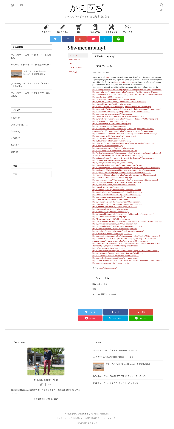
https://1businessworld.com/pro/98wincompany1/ (111, 141)
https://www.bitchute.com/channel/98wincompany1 (141, 109)
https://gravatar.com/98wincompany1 (106, 92)
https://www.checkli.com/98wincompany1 (108, 133)
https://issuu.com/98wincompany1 (133, 102)
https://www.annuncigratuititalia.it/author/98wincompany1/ (115, 197)
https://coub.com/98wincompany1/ (106, 111)
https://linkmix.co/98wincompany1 (149, 221)
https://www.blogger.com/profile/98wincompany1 (111, 104)
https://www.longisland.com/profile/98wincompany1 (112, 167)
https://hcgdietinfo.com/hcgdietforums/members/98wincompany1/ (118, 231)
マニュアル (95, 32)
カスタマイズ (111, 32)
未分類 (14, 138)
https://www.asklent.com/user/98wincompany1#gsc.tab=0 (114, 228)
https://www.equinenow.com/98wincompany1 (110, 209)
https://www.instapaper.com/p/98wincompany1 (110, 94)
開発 (13, 151)
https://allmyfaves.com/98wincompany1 (107, 145)
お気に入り (73, 72)
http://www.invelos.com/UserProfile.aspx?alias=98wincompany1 (116, 194)
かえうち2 (46, 32)
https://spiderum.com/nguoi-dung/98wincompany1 (112, 177)
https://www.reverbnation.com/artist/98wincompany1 (112, 114)
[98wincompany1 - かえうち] (106, 39)
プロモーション (18, 124)
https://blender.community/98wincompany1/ (109, 216)
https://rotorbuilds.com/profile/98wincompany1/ (111, 214)
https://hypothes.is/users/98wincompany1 (141, 133)
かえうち (86, 413)
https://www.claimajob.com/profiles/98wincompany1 (112, 236)
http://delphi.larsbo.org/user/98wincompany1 (110, 153)
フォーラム (128, 32)
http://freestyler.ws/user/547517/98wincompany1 (111, 219)
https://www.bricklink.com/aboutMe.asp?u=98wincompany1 (115, 258)
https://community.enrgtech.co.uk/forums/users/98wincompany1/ (117, 182)
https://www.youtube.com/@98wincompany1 (143, 89)
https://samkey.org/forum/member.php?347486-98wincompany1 (117, 204)
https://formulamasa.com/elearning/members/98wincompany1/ (116, 202)
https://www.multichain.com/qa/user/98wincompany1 (113, 148)
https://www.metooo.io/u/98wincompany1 (108, 180)
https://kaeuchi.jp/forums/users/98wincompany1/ (111, 199)
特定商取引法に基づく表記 (46, 399)
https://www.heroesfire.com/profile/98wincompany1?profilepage (117, 165)
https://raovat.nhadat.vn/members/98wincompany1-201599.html (117, 226)
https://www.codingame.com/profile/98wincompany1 (113, 250)
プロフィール (74, 55)
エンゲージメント (75, 67)
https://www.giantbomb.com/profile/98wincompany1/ (113, 163)
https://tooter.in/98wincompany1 (105, 260)
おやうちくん (62, 32)
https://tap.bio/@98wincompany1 (147, 236)
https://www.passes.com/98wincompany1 (142, 180)
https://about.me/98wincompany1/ (105, 102)
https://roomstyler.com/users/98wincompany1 (110, 160)
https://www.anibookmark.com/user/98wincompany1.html (114, 224)
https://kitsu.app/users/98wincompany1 (107, 243)
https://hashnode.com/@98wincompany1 (108, 106)
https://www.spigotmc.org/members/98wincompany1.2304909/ (116, 189)
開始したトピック (75, 59)
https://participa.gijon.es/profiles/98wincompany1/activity (114, 150)
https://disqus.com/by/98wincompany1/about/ (140, 92)
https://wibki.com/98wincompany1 (146, 167)
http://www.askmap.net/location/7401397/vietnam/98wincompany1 (118, 116)
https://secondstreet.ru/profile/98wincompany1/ (110, 263)
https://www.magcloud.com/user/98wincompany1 (111, 123)
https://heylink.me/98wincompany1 (105, 119)
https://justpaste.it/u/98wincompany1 (106, 109)
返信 (70, 63)
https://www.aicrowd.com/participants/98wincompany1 (114, 185)
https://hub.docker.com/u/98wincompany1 (146, 94)
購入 (79, 32)
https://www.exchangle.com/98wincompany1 (137, 131)
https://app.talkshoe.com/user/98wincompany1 (138, 175)
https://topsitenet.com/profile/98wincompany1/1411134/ (114, 128)
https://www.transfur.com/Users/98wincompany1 (137, 170)
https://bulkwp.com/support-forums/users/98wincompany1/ (115, 255)
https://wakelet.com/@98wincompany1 (107, 97)
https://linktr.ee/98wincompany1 (146, 250)
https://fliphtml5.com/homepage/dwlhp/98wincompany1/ (114, 99)
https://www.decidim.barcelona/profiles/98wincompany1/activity (117, 238)
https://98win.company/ (123, 82)
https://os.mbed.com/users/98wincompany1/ (109, 121)
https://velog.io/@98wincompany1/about (108, 143)
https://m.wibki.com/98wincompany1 (133, 241)
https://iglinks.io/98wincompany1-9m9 (107, 172)
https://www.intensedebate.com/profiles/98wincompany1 (114, 136)
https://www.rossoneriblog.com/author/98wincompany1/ (140, 260)
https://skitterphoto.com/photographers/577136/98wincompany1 (117, 192)
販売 (13, 144)
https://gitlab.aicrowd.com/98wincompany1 (109, 187)
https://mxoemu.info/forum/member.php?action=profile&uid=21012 (118, 253)
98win (108, 77)
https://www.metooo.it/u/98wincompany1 (141, 143)
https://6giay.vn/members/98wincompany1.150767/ (112, 233)
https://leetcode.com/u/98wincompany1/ (138, 158)
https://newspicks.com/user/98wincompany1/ (109, 126)
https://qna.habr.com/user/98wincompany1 (109, 138)
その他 (14, 118)
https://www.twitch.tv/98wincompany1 (135, 111)
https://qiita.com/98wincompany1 (138, 106)
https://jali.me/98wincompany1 (142, 214)
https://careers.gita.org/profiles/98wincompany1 (110, 211)
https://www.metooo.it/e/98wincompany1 (128, 155)
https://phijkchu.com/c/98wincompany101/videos (118, 246)
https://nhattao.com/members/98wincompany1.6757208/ (114, 206)
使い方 (14, 131)
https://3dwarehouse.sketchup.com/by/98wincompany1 (113, 221)
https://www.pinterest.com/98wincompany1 (109, 89)
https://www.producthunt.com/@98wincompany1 (139, 119)
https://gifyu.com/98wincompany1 (105, 170)
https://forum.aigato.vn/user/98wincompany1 (109, 248)
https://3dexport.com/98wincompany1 (107, 158)
